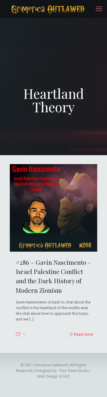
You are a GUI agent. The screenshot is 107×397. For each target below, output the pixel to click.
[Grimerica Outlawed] (47, 8)
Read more (83, 334)
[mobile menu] (99, 9)
